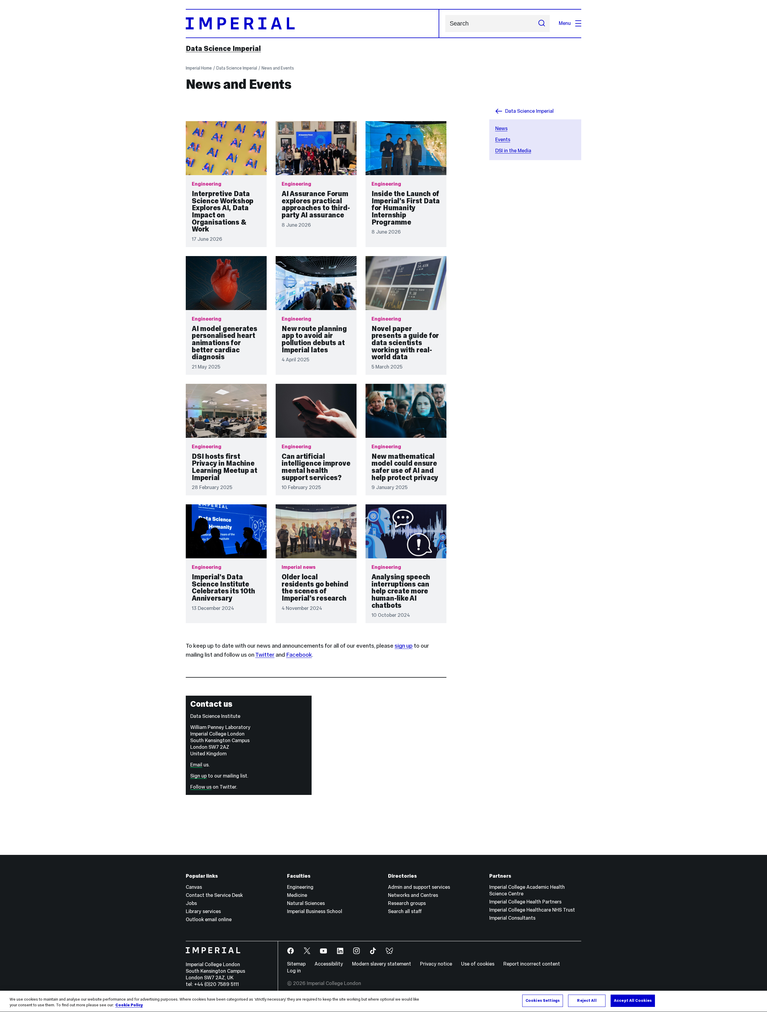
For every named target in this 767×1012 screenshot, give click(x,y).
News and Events (278, 68)
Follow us (201, 787)
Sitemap (296, 964)
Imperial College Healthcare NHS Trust (532, 910)
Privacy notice (436, 964)
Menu (565, 23)
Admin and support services (419, 887)
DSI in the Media (513, 151)
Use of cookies (477, 964)
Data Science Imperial (223, 48)
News (501, 128)
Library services (203, 911)
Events (502, 139)
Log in (294, 971)
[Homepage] (312, 23)
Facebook (299, 654)
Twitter (264, 654)
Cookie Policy (129, 1005)
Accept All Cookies (633, 1000)
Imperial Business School (314, 911)
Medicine (297, 895)
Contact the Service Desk (214, 895)
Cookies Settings (543, 1000)
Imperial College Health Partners (525, 902)
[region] (383, 1001)
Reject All (586, 1000)
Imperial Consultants (512, 918)
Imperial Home (199, 68)
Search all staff (405, 911)
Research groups (407, 903)
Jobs (191, 903)
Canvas (194, 887)
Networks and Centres (413, 895)
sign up (404, 645)
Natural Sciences (306, 903)
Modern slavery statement (381, 964)
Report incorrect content (531, 964)
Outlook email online (209, 919)
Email (196, 765)
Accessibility (329, 964)
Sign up (198, 776)
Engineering (300, 887)
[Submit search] (542, 23)
